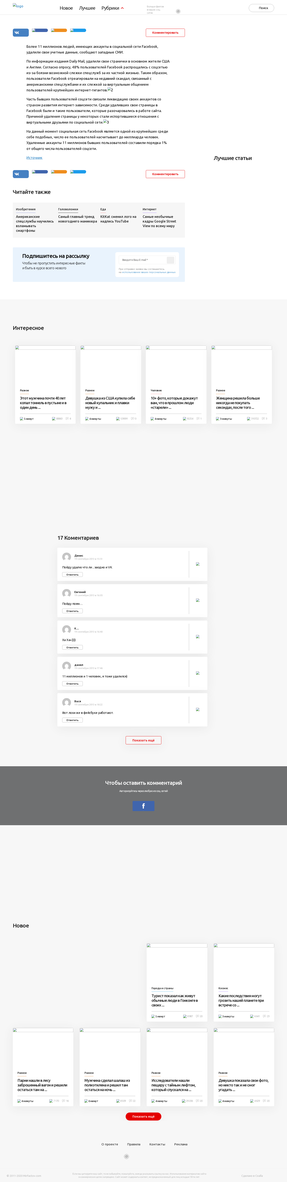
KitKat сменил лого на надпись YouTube (118, 219)
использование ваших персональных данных (149, 272)
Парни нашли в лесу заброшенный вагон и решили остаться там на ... (42, 1085)
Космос (223, 988)
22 (134, 1100)
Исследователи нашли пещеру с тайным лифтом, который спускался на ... (173, 1085)
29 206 (189, 1100)
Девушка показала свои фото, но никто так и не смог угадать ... (243, 1085)
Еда (103, 209)
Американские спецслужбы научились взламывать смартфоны (35, 223)
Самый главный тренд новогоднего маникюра (77, 219)
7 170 (56, 1100)
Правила (133, 1144)
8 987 (190, 1016)
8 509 (123, 1100)
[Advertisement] (245, 84)
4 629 (257, 1100)
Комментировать (165, 32)
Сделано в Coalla (252, 1175)
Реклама (180, 1144)
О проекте (109, 1144)
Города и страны (162, 988)
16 (67, 1100)
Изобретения (26, 209)
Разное (24, 390)
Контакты (157, 1144)
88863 (59, 418)
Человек (156, 390)
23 (268, 1016)
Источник (34, 158)
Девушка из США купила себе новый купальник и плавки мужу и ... (110, 402)
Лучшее (87, 8)
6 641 (257, 1016)
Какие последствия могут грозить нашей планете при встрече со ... (241, 1000)
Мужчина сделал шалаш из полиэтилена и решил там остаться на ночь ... (107, 1085)
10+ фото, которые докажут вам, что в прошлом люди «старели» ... (174, 402)
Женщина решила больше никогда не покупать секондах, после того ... (238, 402)
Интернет (150, 209)
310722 (255, 418)
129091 (124, 418)
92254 (190, 418)
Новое (66, 8)
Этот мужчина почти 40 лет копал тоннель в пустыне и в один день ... (43, 402)
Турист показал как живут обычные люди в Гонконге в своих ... (174, 1000)
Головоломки (68, 209)
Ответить (72, 574)
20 (201, 1016)
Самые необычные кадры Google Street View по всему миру (159, 221)
